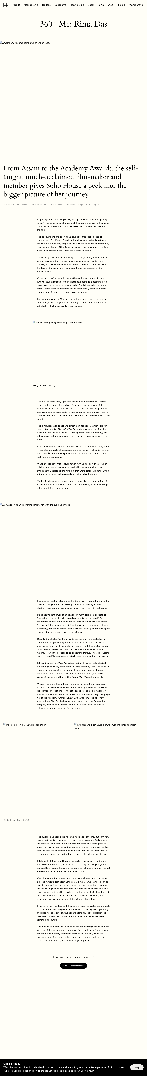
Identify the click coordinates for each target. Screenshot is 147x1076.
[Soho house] (6, 4)
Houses (46, 4)
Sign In (122, 4)
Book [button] (91, 4)
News (100, 4)
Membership (31, 4)
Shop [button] (110, 4)
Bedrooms (60, 4)
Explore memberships (73, 965)
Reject (122, 1067)
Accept (137, 1067)
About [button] (16, 4)
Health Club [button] (77, 4)
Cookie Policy (87, 1070)
